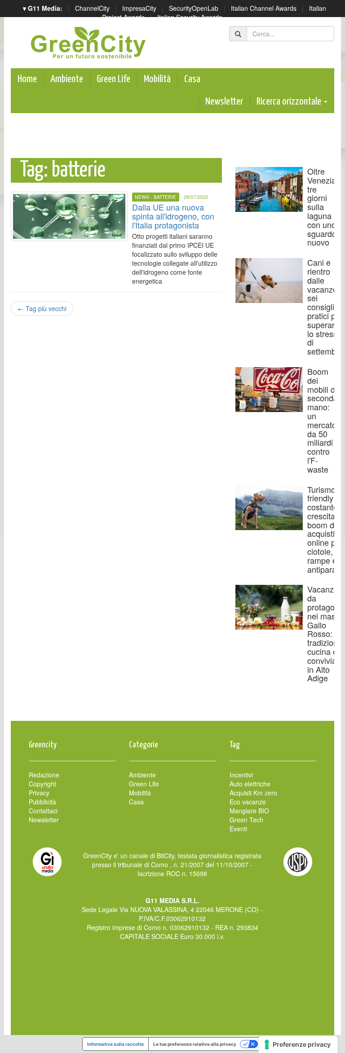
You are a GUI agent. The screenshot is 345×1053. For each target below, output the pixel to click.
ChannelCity (92, 8)
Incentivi (241, 774)
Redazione (44, 774)
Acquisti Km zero (253, 792)
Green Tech (246, 819)
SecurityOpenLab (193, 8)
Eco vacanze (248, 801)
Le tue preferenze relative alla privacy (194, 1044)
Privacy (39, 792)
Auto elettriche (250, 783)
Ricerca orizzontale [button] (290, 102)
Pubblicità (42, 801)
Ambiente (66, 79)
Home (27, 79)
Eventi (238, 828)
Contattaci (43, 810)
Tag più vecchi (42, 308)
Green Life (113, 79)
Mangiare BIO (249, 810)
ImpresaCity (139, 8)
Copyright (42, 783)
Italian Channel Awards (263, 8)
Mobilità (157, 79)
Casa (192, 79)
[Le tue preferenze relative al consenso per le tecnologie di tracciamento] (298, 1044)
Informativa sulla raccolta (115, 1044)
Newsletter (224, 102)
